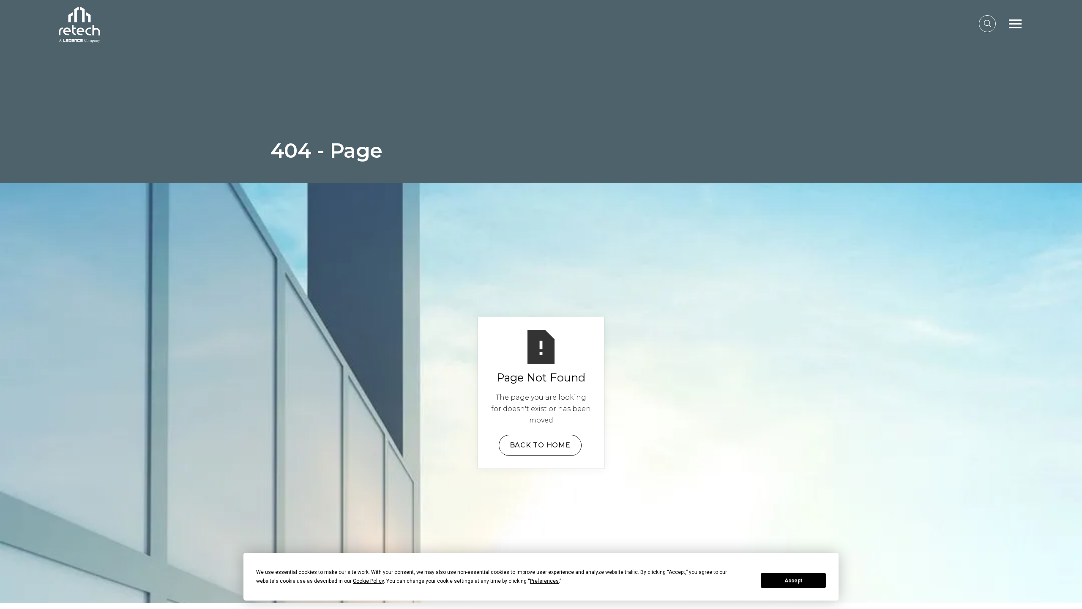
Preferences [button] (544, 581)
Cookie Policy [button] (368, 581)
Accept (793, 581)
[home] (79, 23)
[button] (1015, 23)
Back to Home (540, 445)
